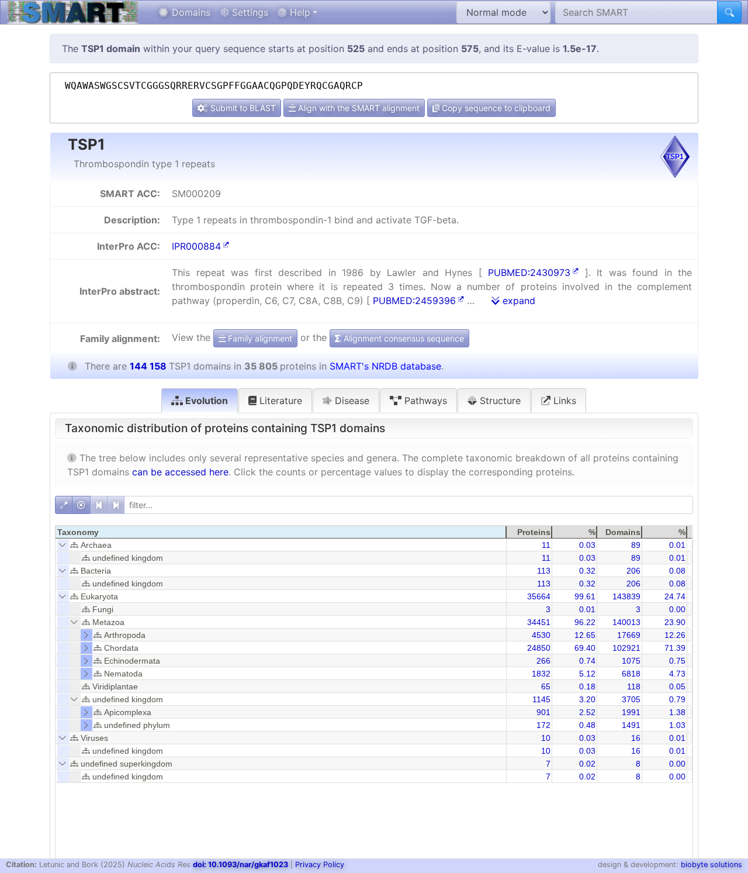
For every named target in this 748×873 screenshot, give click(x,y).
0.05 (677, 686)
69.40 (584, 648)
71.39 (674, 648)
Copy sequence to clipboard (494, 108)
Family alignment (259, 338)
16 (635, 738)
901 (543, 712)
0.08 (677, 570)
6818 (631, 673)
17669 (628, 635)
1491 (631, 725)
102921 (626, 648)
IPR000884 (196, 246)
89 (635, 545)
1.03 (677, 725)
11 (546, 545)
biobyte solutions (711, 864)
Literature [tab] (279, 400)
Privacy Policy (319, 864)
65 (545, 686)
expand (517, 300)
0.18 (587, 686)
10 (545, 738)
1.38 (677, 712)
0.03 (587, 545)
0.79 (677, 699)
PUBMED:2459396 (414, 300)
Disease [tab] (350, 400)
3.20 (587, 699)
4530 (541, 635)
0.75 (677, 660)
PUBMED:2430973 (529, 272)
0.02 (587, 763)
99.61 (584, 596)
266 (543, 660)
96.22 (584, 622)
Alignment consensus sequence (402, 338)
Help (298, 12)
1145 (541, 699)
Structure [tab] (499, 400)
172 (543, 725)
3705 (631, 699)
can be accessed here (180, 472)
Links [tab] (563, 400)
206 (633, 570)
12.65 (584, 635)
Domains (189, 12)
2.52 (587, 712)
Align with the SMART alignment (358, 108)
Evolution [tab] (205, 400)
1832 (541, 673)
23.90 (674, 622)
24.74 (674, 596)
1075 (631, 660)
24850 (538, 648)
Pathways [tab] (424, 400)
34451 (538, 622)
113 (543, 570)
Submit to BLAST (242, 108)
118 (633, 686)
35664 (538, 596)
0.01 (677, 545)
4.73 (677, 673)
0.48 (587, 725)
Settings (248, 12)
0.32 (587, 570)
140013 (626, 622)
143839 (626, 596)
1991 (631, 712)
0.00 (677, 609)
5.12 (587, 673)
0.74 (587, 660)
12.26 (674, 635)
